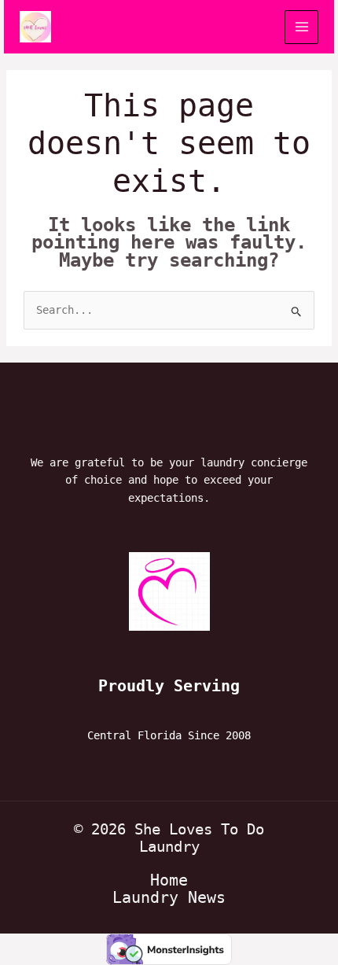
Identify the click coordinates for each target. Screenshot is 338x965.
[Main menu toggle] (301, 27)
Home (169, 880)
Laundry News (169, 897)
